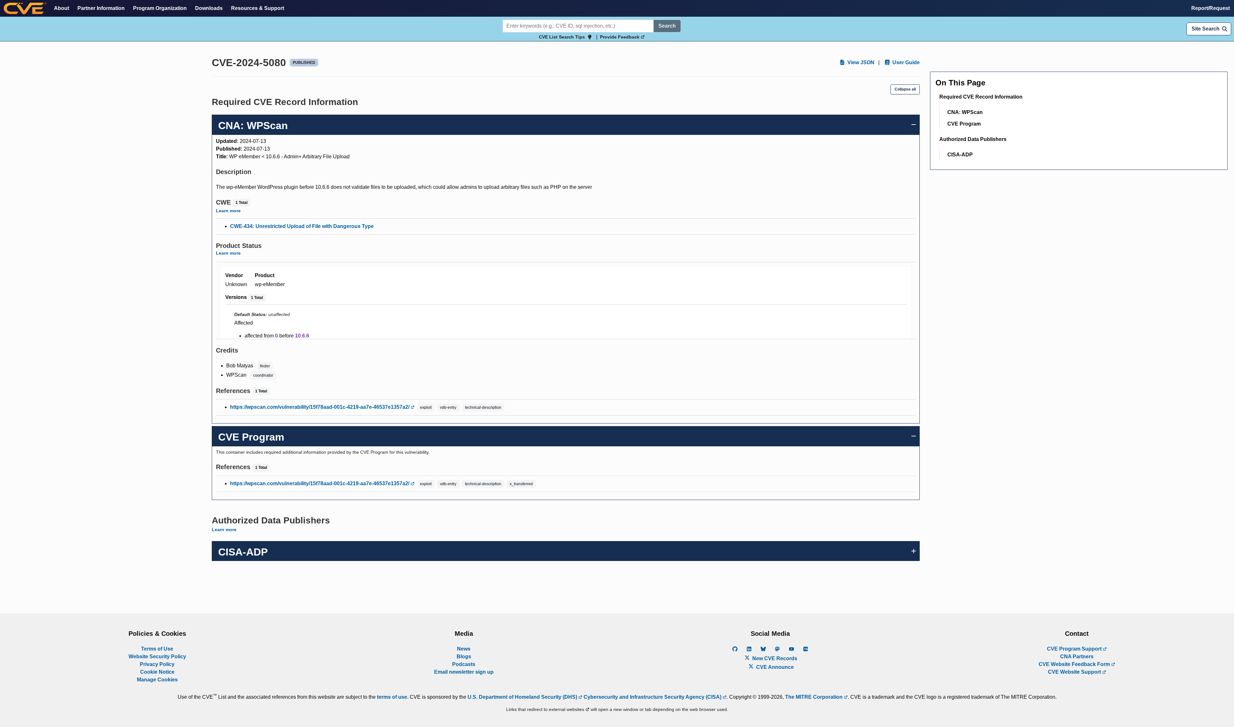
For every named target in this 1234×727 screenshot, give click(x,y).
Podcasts (463, 664)
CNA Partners (1077, 656)
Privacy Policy (157, 664)
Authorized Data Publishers (972, 139)
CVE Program (964, 124)
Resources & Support (257, 8)
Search (667, 26)
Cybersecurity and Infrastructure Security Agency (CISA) (652, 697)
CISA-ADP (960, 154)
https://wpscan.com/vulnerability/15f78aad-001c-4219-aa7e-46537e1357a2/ (320, 407)
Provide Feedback (620, 36)
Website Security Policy (157, 656)
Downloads (209, 8)
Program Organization (160, 8)
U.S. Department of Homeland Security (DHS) (523, 697)
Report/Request (1210, 8)
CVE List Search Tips (562, 36)
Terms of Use (157, 649)
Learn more (228, 210)
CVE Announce (774, 667)
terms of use (392, 697)
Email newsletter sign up (464, 672)
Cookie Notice (157, 672)
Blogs (464, 656)
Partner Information (101, 8)
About (61, 8)
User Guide (905, 62)
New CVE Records (774, 658)
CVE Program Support (1075, 649)
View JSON (860, 62)
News (463, 649)
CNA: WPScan (965, 112)
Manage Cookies (157, 679)
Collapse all (905, 89)
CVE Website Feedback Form (1075, 664)
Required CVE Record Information (981, 97)
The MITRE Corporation (814, 697)
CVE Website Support (1075, 672)
